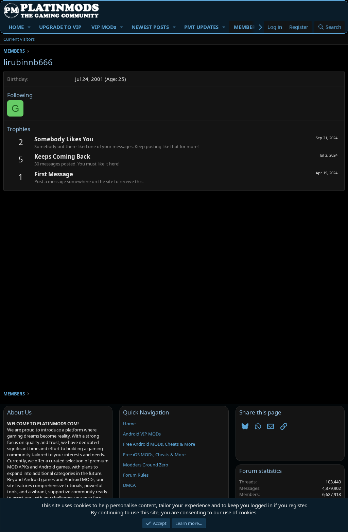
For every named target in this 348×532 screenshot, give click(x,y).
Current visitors (19, 39)
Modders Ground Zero (145, 465)
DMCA (129, 485)
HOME (16, 26)
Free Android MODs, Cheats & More (159, 444)
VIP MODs (103, 26)
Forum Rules (136, 475)
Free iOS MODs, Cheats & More (154, 454)
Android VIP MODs (142, 434)
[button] (29, 27)
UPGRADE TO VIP (60, 26)
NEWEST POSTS (150, 26)
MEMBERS (246, 26)
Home (129, 424)
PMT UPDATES (201, 26)
